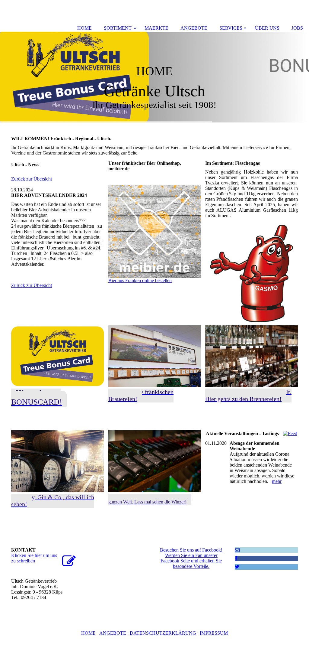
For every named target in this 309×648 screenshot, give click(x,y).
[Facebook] (236, 558)
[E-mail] (237, 549)
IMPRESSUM (214, 633)
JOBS (297, 28)
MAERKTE (156, 28)
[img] (154, 77)
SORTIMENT (118, 28)
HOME (88, 633)
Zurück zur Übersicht (31, 178)
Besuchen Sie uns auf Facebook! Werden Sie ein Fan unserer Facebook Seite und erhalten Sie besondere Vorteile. (191, 558)
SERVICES (230, 28)
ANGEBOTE (112, 633)
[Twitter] (237, 566)
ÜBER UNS (267, 28)
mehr (277, 481)
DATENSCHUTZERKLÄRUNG (163, 633)
